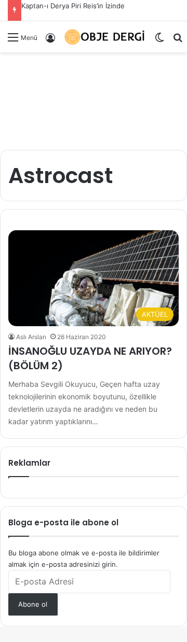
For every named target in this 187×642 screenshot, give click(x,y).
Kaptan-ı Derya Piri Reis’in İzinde (73, 6)
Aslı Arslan (31, 337)
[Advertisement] (93, 97)
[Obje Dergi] (104, 37)
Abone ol (32, 604)
